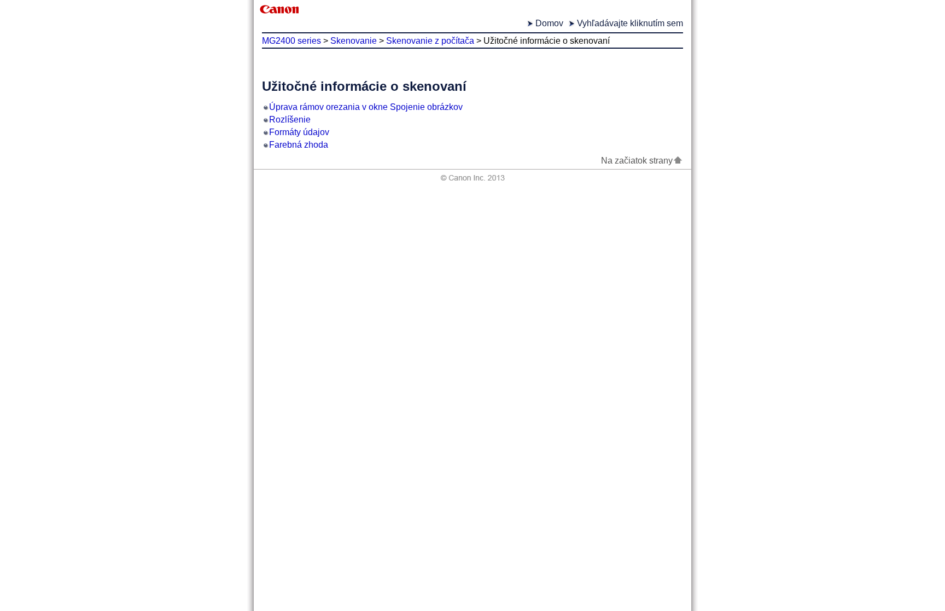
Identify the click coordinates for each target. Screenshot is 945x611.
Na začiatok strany (637, 160)
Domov (549, 23)
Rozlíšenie (290, 119)
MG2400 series (291, 40)
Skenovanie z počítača (430, 40)
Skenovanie (353, 40)
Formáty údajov (299, 132)
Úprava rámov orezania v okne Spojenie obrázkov (366, 107)
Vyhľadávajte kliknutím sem (630, 23)
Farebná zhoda (298, 144)
